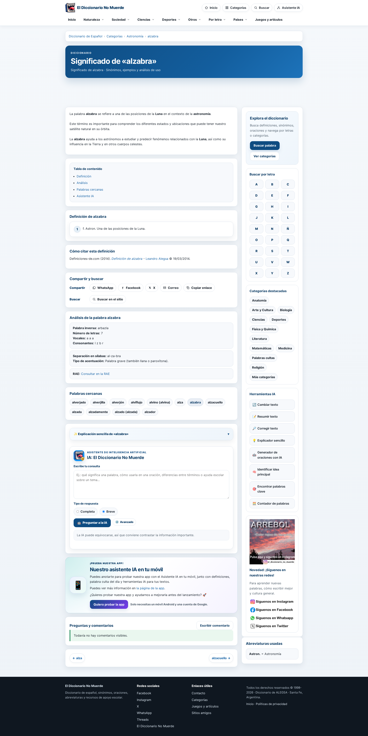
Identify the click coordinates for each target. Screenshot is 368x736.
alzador (150, 412)
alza (180, 402)
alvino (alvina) (159, 402)
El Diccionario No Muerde (155, 726)
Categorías (114, 36)
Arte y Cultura (262, 310)
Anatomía (259, 300)
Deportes (279, 319)
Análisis (82, 183)
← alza (77, 658)
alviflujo (136, 402)
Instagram (144, 700)
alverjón (118, 402)
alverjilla (99, 402)
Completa (87, 511)
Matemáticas (261, 348)
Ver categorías (265, 156)
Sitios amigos (201, 713)
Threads (143, 719)
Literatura (259, 339)
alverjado (79, 402)
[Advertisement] (184, 90)
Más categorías (263, 377)
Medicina (285, 348)
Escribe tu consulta (87, 466)
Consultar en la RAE (95, 374)
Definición (84, 176)
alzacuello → (221, 658)
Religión (258, 367)
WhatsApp (144, 713)
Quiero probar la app (109, 604)
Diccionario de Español (85, 36)
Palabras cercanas (90, 189)
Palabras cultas (263, 358)
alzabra (153, 36)
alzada (77, 412)
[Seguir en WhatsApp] (272, 618)
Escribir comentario (215, 625)
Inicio (72, 19)
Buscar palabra (265, 145)
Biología (286, 310)
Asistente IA (85, 196)
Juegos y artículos (269, 19)
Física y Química (264, 329)
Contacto (198, 693)
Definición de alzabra (127, 259)
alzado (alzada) (126, 412)
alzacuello (215, 402)
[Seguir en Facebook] (272, 610)
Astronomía (135, 36)
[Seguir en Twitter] (272, 626)
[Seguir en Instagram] (272, 602)
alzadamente (98, 412)
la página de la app (150, 588)
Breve (110, 511)
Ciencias (258, 319)
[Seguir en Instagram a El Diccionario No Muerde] (272, 541)
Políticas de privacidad (271, 704)
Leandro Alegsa (157, 259)
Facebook (144, 693)
